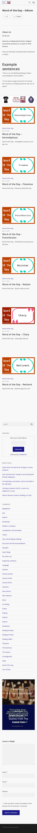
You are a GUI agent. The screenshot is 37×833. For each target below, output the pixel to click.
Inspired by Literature (9, 561)
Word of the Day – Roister (16, 284)
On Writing (5, 604)
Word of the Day (7, 128)
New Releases (7, 596)
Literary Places (7, 583)
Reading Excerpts (8, 630)
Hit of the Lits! (7, 556)
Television (5, 643)
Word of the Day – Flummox (17, 184)
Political (4, 613)
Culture (4, 535)
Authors (5, 517)
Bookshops (6, 522)
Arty (3, 513)
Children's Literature (9, 526)
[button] (33, 2)
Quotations (6, 626)
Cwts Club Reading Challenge (11, 539)
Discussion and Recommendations (13, 543)
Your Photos (6, 669)
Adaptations (6, 509)
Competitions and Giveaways (12, 530)
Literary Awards (7, 574)
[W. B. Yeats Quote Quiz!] (18, 692)
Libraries (5, 569)
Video (4, 661)
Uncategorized (7, 656)
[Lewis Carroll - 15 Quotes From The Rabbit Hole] (18, 717)
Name (5, 772)
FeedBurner (23, 454)
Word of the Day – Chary (15, 334)
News (4, 600)
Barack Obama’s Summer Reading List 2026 (16, 495)
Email (4, 782)
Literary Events (7, 578)
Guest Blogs (6, 552)
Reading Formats (8, 635)
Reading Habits (7, 639)
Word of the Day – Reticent (17, 384)
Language (5, 565)
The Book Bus (7, 648)
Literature (5, 587)
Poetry (4, 609)
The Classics (6, 652)
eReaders (5, 548)
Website (5, 791)
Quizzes (5, 622)
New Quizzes (6, 591)
